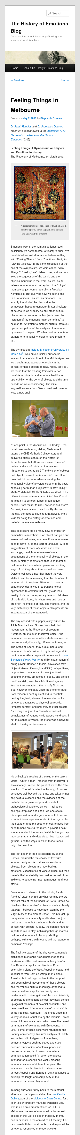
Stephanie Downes (51, 118)
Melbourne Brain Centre (47, 1098)
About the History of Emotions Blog (43, 68)
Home (14, 68)
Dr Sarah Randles (21, 126)
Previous (17, 80)
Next (65, 80)
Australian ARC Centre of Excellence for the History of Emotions (38, 135)
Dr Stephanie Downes (50, 126)
